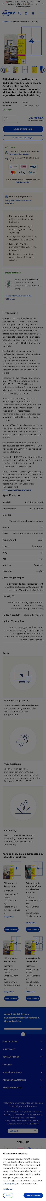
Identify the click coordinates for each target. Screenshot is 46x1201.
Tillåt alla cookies (33, 1195)
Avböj (8, 1195)
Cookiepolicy (9, 1183)
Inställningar (8, 1189)
